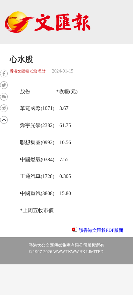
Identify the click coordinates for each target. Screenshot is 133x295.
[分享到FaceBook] (4, 73)
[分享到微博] (4, 108)
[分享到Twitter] (4, 85)
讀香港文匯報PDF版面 (101, 230)
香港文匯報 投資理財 (28, 71)
